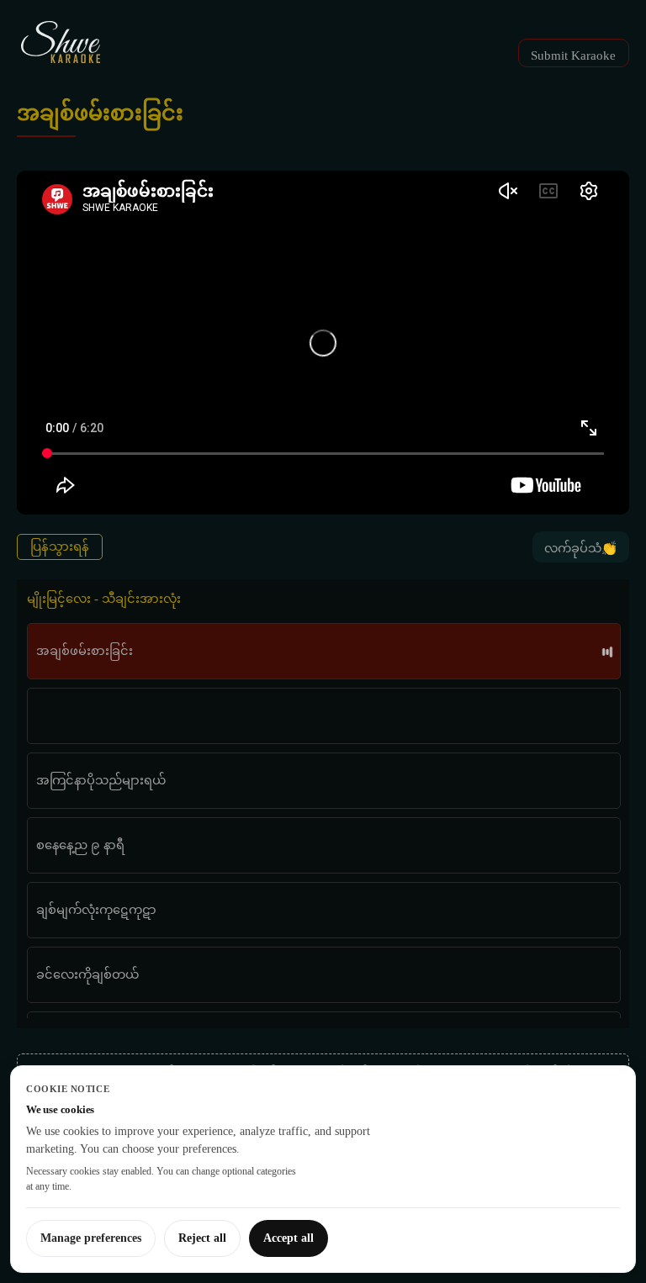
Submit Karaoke (573, 55)
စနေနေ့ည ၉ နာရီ (80, 845)
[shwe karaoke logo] (60, 42)
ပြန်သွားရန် (59, 546)
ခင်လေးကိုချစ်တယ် (87, 974)
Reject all (202, 1238)
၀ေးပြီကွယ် (86, 715)
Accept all (288, 1238)
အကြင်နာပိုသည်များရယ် (101, 780)
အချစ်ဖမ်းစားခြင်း (84, 650)
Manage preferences (90, 1238)
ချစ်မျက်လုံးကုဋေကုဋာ (96, 909)
